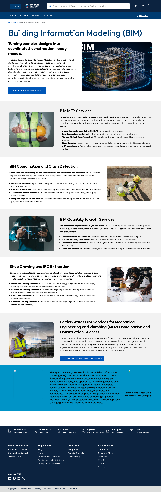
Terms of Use (59, 489)
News (40, 453)
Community (73, 445)
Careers (101, 467)
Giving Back (73, 449)
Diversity (102, 460)
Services (35, 15)
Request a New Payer (96, 432)
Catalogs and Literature (49, 456)
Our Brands (103, 449)
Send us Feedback (142, 432)
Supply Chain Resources (49, 463)
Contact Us (43, 432)
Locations (102, 456)
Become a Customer (17, 449)
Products (24, 15)
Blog (40, 449)
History (101, 463)
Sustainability (74, 456)
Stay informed (44, 445)
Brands (13, 15)
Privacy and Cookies (43, 489)
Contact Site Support (18, 453)
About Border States (107, 445)
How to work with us (18, 445)
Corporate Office (105, 453)
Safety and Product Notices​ (50, 460)
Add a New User (69, 432)
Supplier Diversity (76, 453)
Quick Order (142, 15)
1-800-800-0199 (20, 432)
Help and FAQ (117, 432)
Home (10, 22)
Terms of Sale (14, 456)
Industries (47, 15)
